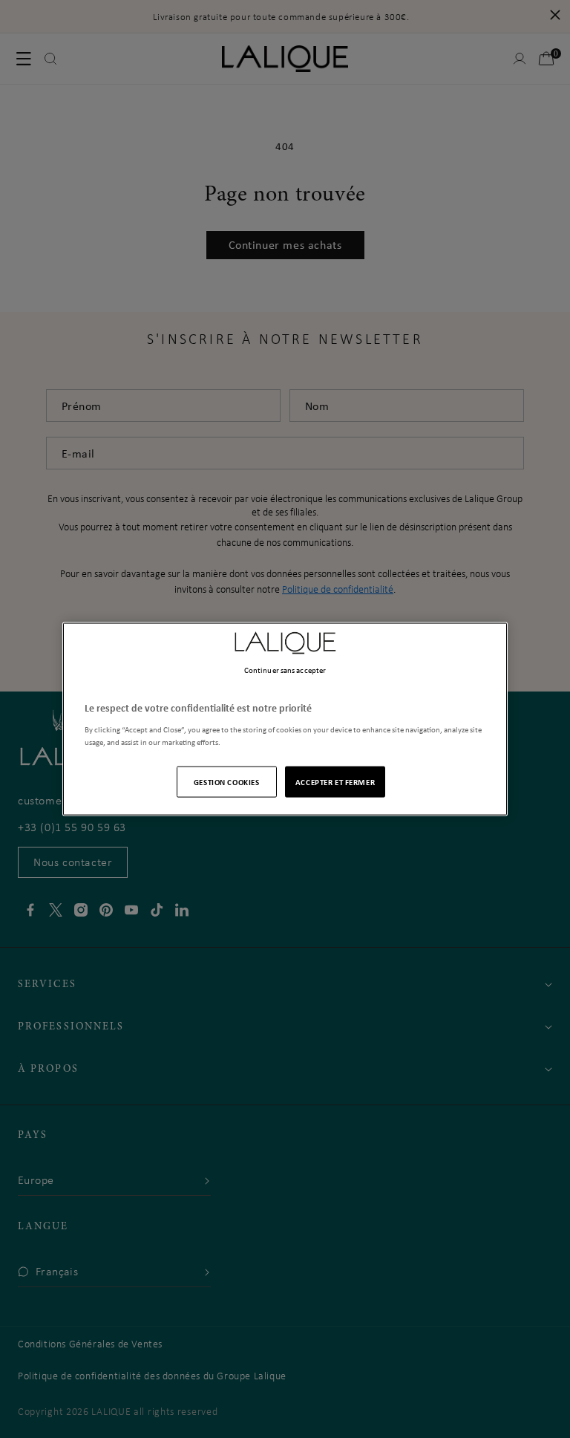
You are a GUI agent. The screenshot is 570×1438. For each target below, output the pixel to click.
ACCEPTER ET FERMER (335, 781)
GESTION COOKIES (227, 781)
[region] (285, 719)
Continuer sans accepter (285, 670)
